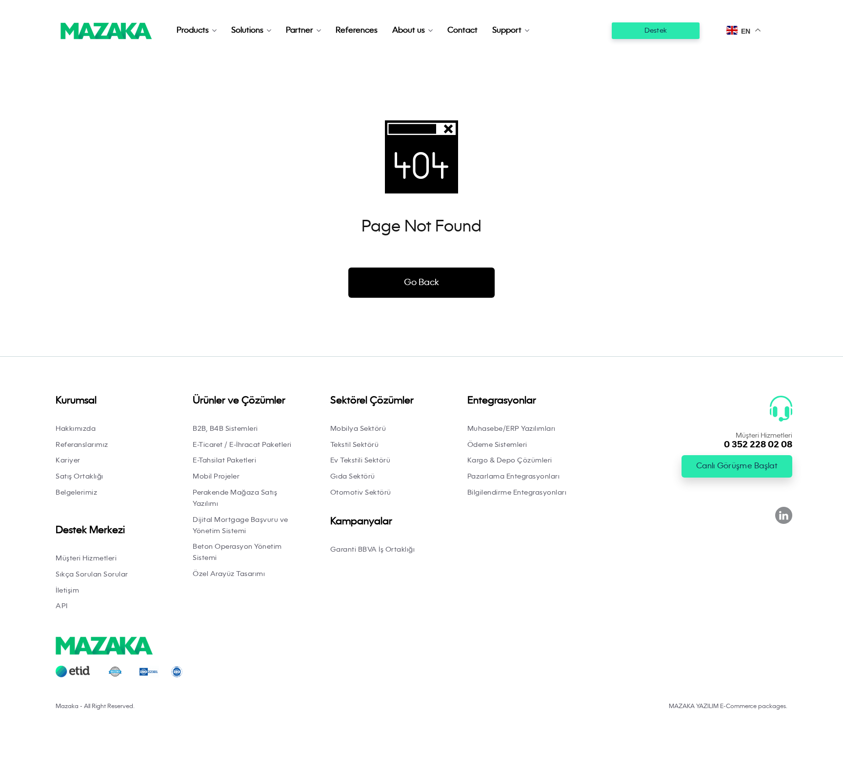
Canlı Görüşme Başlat (737, 466)
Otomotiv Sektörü (360, 492)
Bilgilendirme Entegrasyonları (517, 492)
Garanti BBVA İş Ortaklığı (372, 549)
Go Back (421, 282)
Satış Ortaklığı (79, 476)
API (62, 606)
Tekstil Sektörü (354, 445)
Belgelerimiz (76, 492)
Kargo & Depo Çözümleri (509, 460)
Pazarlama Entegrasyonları (513, 476)
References (357, 31)
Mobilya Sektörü (358, 428)
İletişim (67, 590)
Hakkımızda (76, 428)
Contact (462, 31)
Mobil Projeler (216, 476)
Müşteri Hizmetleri (86, 558)
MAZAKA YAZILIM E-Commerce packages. (728, 707)
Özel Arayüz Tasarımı (229, 574)
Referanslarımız (82, 445)
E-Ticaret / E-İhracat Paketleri (242, 445)
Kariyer (68, 460)
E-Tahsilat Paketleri (224, 460)
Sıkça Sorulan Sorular (92, 574)
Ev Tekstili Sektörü (360, 460)
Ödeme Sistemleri (497, 445)
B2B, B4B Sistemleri (225, 428)
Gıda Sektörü (352, 476)
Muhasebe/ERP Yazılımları (511, 428)
